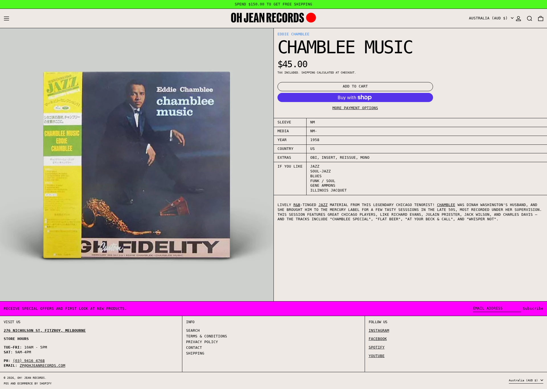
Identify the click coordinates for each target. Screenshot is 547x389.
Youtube (377, 356)
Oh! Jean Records (31, 377)
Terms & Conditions (206, 336)
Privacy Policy (202, 342)
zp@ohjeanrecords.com (42, 365)
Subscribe (533, 308)
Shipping (308, 72)
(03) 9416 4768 (29, 361)
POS (6, 383)
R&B (296, 205)
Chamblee (446, 205)
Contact (194, 347)
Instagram (379, 330)
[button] (529, 18)
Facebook (378, 339)
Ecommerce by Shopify (34, 383)
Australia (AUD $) (489, 18)
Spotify (377, 347)
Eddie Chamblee (293, 34)
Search (193, 330)
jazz (323, 205)
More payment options (355, 108)
